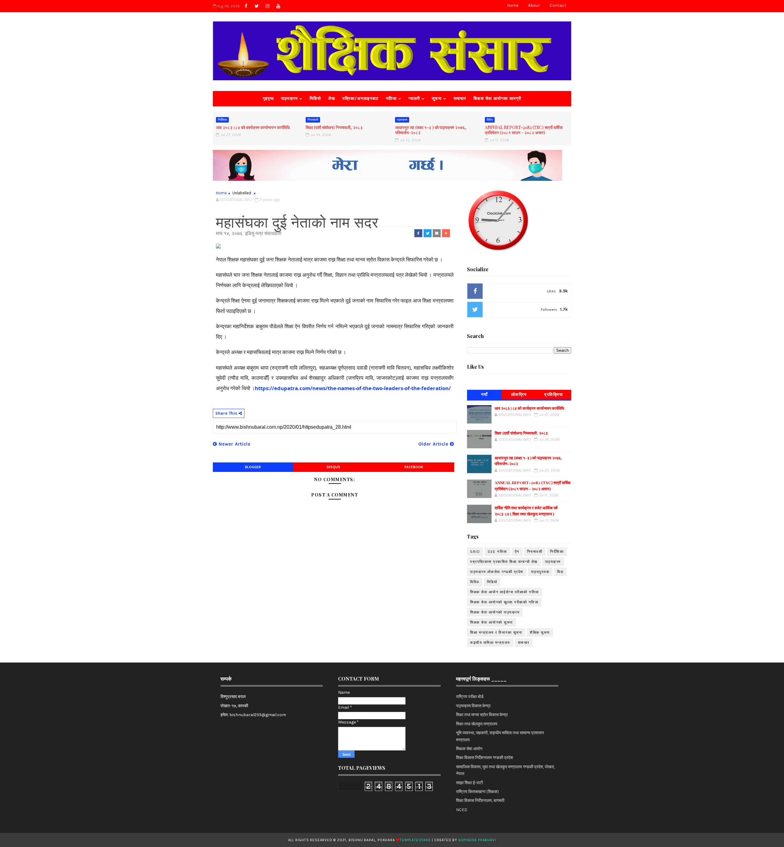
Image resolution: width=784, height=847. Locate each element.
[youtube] (278, 6)
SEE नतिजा (497, 551)
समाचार (460, 98)
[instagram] (267, 6)
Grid (475, 551)
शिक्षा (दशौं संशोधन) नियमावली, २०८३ (334, 127)
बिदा (560, 572)
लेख (331, 98)
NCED (461, 809)
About (534, 5)
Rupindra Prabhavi (477, 840)
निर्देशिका (222, 120)
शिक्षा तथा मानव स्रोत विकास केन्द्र (482, 714)
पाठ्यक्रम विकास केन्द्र (473, 705)
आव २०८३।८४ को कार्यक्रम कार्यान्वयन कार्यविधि (253, 127)
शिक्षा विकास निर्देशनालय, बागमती (480, 800)
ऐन (517, 551)
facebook (414, 467)
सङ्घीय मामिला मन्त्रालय (490, 642)
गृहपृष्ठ (268, 98)
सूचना (437, 98)
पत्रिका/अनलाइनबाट (360, 98)
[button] (418, 233)
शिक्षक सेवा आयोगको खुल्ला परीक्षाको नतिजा (504, 602)
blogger (253, 467)
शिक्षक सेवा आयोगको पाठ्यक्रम (494, 612)
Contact (558, 5)
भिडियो (315, 98)
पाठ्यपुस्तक (540, 572)
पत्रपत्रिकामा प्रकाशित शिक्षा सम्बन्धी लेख (503, 562)
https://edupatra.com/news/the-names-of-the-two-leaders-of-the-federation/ (353, 388)
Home (512, 5)
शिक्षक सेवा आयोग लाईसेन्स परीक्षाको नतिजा (504, 592)
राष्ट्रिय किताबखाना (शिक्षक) (477, 791)
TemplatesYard (415, 840)
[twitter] (256, 6)
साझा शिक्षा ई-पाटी (469, 782)
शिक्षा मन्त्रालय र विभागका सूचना (496, 632)
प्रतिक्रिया (553, 394)
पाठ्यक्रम (289, 98)
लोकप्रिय (519, 394)
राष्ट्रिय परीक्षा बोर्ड (470, 696)
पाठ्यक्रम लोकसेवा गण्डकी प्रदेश (496, 572)
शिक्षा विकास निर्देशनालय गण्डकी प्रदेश (484, 757)
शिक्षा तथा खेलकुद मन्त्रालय (476, 724)
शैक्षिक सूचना (540, 632)
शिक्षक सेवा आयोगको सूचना (491, 622)
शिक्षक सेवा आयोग (469, 748)
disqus (333, 467)
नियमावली (312, 120)
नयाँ (484, 394)
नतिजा (391, 98)
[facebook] (246, 6)
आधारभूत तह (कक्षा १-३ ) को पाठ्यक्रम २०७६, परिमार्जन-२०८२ (430, 129)
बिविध (490, 120)
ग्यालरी (414, 98)
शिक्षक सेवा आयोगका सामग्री (497, 98)
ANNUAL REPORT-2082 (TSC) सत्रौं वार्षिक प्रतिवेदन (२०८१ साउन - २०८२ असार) (524, 129)
